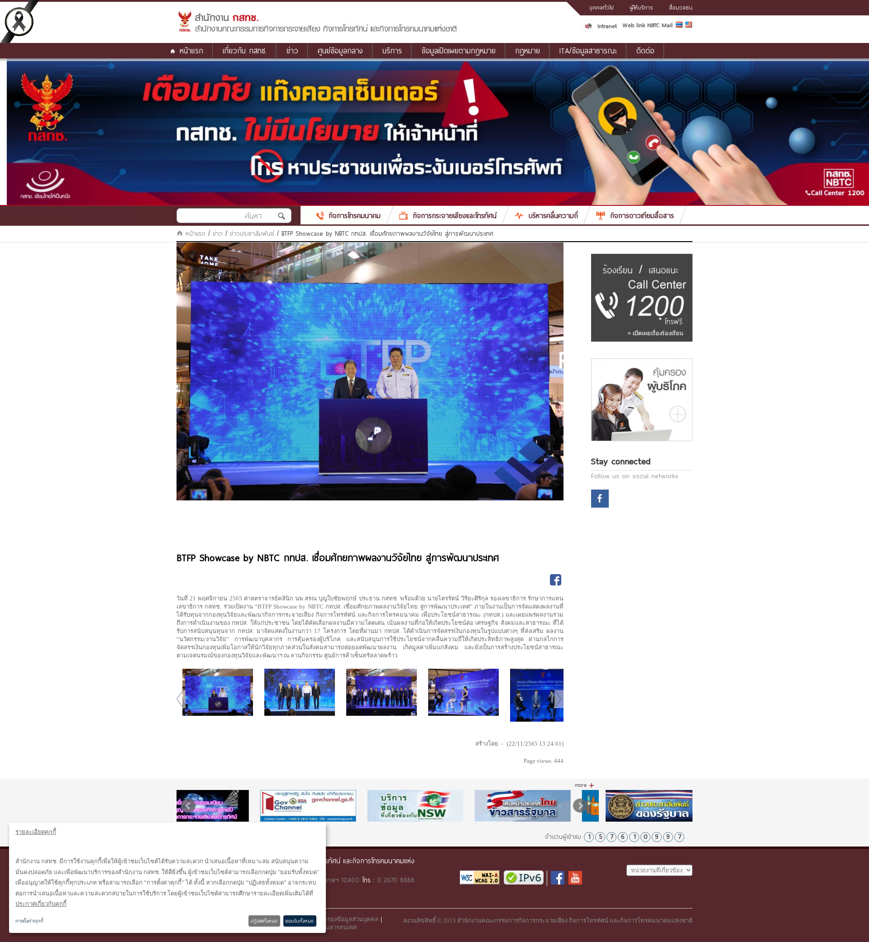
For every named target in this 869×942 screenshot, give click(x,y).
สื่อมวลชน (680, 7)
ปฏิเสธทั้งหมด (264, 920)
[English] (688, 26)
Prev (188, 806)
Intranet (607, 26)
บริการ (392, 50)
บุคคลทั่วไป (601, 7)
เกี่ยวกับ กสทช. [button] (245, 50)
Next (580, 806)
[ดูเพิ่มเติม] (584, 785)
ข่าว (218, 233)
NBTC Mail (660, 25)
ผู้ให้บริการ (641, 7)
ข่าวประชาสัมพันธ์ (252, 233)
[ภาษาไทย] (680, 26)
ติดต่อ (645, 50)
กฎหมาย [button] (527, 50)
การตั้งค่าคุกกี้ (29, 921)
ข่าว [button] (292, 50)
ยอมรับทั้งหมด (300, 920)
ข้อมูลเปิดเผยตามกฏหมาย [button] (458, 50)
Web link (633, 25)
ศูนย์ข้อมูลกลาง (340, 50)
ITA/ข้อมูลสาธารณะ (588, 50)
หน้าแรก (191, 50)
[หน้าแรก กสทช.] (317, 30)
